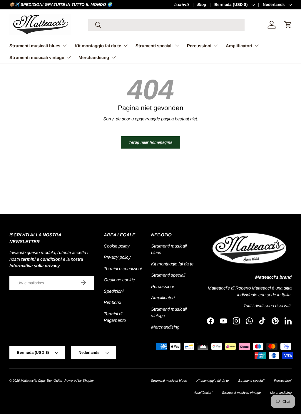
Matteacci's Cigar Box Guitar (42, 380)
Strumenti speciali (168, 274)
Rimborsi (112, 302)
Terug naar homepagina (150, 142)
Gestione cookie (119, 279)
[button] (288, 24)
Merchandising (165, 326)
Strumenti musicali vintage (241, 392)
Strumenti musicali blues (169, 380)
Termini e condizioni (123, 268)
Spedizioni (113, 291)
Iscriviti (181, 4)
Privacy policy (117, 257)
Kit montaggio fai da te (172, 263)
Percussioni (162, 286)
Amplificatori (163, 297)
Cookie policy (117, 245)
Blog (201, 4)
